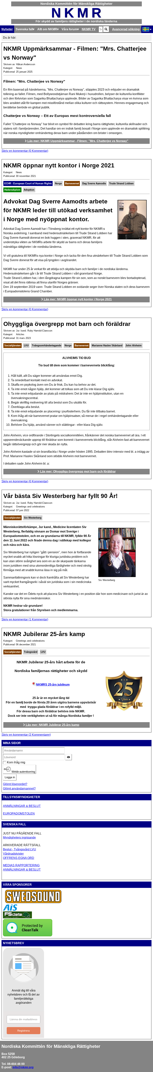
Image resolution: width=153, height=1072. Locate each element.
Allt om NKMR (47, 29)
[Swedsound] (33, 902)
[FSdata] (17, 917)
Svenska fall (24, 29)
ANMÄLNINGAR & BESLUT (22, 806)
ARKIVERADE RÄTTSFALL (22, 845)
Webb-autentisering (23, 771)
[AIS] (10, 909)
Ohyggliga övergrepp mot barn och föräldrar (66, 324)
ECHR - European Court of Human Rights (28, 183)
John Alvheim (134, 345)
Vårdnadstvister (13, 853)
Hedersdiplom (12, 189)
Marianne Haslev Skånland (107, 345)
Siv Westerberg (32, 517)
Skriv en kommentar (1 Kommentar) (24, 619)
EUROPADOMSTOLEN (19, 813)
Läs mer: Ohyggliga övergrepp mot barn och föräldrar (77, 471)
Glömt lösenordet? (15, 784)
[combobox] (101, 29)
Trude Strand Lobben (121, 183)
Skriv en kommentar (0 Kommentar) (24, 150)
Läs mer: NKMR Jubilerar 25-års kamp (52, 724)
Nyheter (7, 29)
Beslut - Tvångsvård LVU (19, 849)
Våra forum (69, 29)
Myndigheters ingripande (19, 837)
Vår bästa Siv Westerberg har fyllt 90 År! (60, 496)
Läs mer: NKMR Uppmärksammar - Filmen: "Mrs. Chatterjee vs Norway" (77, 141)
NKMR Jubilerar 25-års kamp (44, 634)
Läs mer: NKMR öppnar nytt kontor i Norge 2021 (77, 299)
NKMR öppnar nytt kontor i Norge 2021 (58, 165)
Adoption (29, 189)
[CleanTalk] (27, 935)
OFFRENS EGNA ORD (18, 857)
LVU (26, 345)
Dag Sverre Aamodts (94, 183)
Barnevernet (72, 183)
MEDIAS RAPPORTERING (21, 865)
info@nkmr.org (23, 1067)
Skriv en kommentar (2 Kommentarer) (26, 734)
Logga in (10, 777)
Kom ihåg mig (9, 762)
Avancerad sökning (126, 29)
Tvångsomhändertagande (46, 345)
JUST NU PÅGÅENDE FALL (22, 833)
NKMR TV (89, 29)
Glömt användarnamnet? (19, 788)
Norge (58, 183)
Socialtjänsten (12, 345)
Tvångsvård (30, 652)
